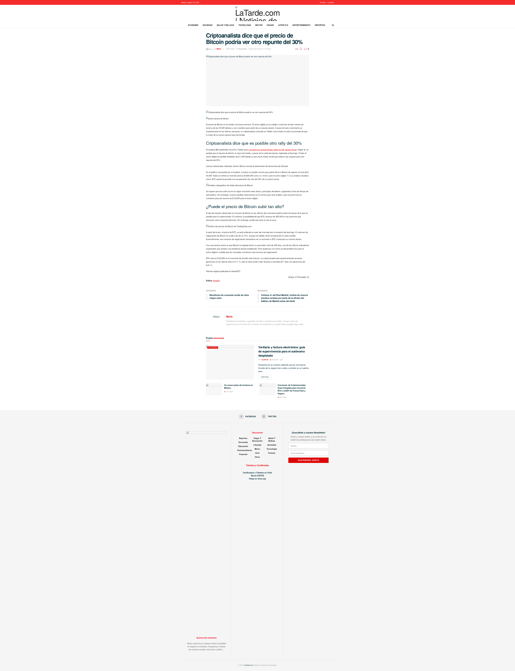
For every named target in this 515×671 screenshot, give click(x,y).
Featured (243, 454)
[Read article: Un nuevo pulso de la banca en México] (214, 389)
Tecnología (244, 25)
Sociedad (207, 25)
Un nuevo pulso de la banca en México (238, 386)
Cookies (323, 2)
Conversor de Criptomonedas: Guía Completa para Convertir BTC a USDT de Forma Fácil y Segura (292, 389)
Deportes (320, 25)
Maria (219, 48)
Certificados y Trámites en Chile (257, 472)
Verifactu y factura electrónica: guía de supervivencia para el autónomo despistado (281, 351)
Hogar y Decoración (257, 439)
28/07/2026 (282, 397)
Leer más (266, 377)
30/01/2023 (230, 48)
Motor (258, 25)
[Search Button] (333, 25)
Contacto (330, 2)
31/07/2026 (229, 391)
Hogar (270, 25)
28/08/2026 (275, 359)
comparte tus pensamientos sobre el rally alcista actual (273, 149)
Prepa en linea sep (257, 478)
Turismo (271, 453)
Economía (193, 25)
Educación (243, 446)
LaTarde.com (248, 665)
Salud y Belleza (225, 25)
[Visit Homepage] (257, 13)
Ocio (257, 453)
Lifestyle (283, 25)
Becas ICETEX (257, 475)
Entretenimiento (301, 25)
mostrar (216, 280)
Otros (257, 457)
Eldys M (265, 360)
